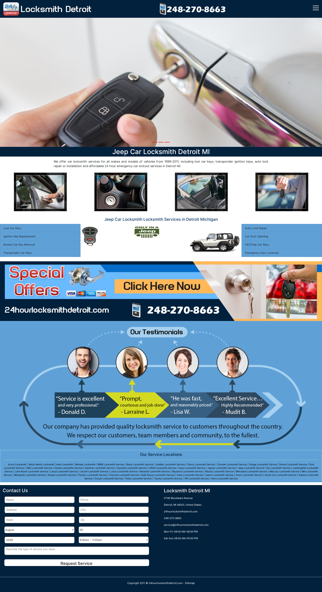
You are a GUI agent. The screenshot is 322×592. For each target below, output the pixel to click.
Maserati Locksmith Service (155, 471)
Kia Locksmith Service (278, 467)
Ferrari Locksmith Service (293, 464)
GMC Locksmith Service (39, 467)
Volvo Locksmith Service (224, 478)
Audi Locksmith (64, 464)
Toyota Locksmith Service (168, 478)
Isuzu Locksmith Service (191, 467)
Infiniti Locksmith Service (162, 467)
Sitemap (190, 583)
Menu (315, 8)
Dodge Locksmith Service (263, 464)
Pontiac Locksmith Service (92, 474)
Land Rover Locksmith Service (31, 471)
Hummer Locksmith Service (100, 467)
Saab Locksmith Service (190, 474)
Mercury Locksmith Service (284, 471)
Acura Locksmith (17, 464)
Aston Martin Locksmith (41, 464)
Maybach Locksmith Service (187, 471)
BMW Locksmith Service (111, 464)
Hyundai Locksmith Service (132, 467)
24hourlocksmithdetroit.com (181, 511)
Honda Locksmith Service (69, 467)
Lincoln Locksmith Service (94, 471)
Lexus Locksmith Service (64, 471)
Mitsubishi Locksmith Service (30, 474)
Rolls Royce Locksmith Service (158, 474)
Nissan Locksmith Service (62, 474)
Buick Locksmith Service (139, 464)
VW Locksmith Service (196, 478)
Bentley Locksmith (85, 464)
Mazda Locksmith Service (219, 471)
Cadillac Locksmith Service (170, 464)
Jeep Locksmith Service (251, 467)
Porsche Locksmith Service (124, 474)
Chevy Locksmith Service (201, 464)
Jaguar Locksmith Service (221, 467)
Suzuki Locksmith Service (109, 478)
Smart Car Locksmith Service (281, 474)
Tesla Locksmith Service (138, 478)
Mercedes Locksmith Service (251, 471)
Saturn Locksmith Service (219, 474)
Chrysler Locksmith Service (232, 464)
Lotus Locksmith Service (124, 471)
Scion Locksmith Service (249, 474)
